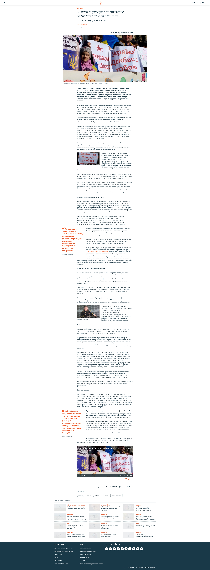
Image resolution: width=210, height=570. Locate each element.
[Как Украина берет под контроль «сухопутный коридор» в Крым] (60, 507)
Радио (56, 557)
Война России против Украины (76, 505)
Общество (138, 505)
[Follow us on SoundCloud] (129, 548)
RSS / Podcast (58, 560)
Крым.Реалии (87, 450)
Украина (80, 8)
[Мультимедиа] (202, 3)
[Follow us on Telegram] (126, 548)
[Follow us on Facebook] (106, 548)
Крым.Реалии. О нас (85, 548)
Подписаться (58, 554)
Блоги (68, 523)
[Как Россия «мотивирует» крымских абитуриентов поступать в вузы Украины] (128, 507)
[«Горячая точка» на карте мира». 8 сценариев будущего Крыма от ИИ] (128, 526)
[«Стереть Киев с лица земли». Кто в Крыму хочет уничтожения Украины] (94, 507)
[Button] (115, 33)
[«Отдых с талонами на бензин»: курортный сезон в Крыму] (94, 516)
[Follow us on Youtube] (114, 548)
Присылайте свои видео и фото (63, 548)
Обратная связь (84, 557)
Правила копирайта (85, 554)
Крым (137, 523)
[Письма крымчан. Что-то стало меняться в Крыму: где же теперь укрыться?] (60, 526)
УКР (193, 2)
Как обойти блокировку (61, 563)
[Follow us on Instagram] (118, 548)
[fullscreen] (131, 475)
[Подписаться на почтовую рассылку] (141, 548)
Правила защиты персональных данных (91, 563)
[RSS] (133, 548)
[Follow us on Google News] (122, 548)
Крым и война (105, 505)
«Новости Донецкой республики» (97, 252)
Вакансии (83, 560)
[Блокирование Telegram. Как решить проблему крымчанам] (60, 535)
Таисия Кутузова (82, 24)
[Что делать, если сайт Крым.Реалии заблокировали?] (128, 535)
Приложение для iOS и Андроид (63, 551)
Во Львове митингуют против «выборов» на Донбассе (97, 448)
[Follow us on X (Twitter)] (110, 548)
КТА (198, 2)
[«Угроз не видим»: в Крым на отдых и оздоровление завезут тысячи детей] (94, 526)
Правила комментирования (88, 551)
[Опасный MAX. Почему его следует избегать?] (94, 535)
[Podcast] (137, 548)
